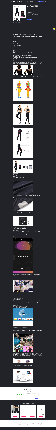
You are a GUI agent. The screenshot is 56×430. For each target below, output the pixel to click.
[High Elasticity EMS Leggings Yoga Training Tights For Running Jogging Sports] (41, 409)
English (44, 1)
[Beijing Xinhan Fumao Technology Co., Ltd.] (18, 394)
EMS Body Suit (20, 424)
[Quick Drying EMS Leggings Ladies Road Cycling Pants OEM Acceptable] (32, 409)
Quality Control (27, 1)
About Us (22, 1)
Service (26, 422)
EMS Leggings (20, 423)
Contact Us (31, 1)
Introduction (26, 424)
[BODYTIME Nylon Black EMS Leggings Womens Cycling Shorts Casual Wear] (15, 409)
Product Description (20, 22)
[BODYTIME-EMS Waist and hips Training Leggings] (19, 11)
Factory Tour (24, 1)
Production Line (32, 423)
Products (19, 1)
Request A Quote (40, 1)
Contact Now (29, 19)
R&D (31, 422)
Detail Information (15, 22)
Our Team (26, 423)
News (32, 1)
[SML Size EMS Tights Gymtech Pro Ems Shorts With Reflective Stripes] (24, 409)
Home (17, 1)
